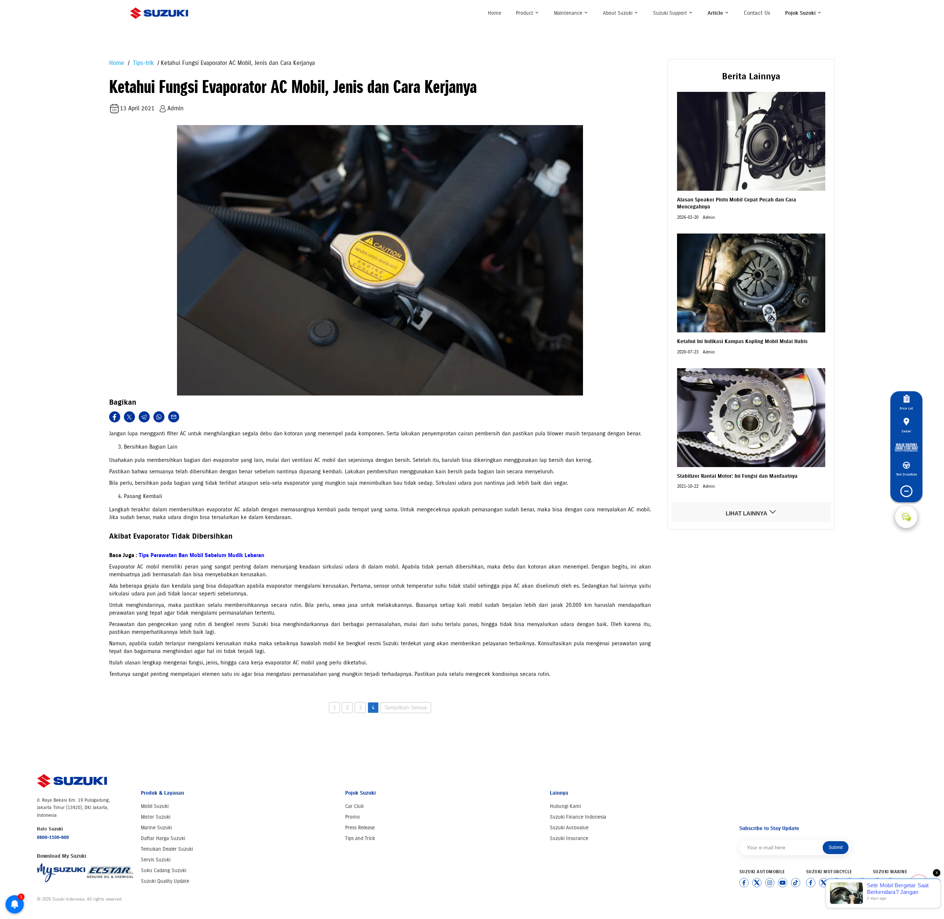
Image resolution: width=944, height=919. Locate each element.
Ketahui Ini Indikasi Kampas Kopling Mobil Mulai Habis (742, 341)
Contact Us (757, 13)
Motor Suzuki (155, 817)
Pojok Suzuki (801, 13)
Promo (352, 817)
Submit (836, 847)
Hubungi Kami (565, 806)
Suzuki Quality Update (165, 881)
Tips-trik (142, 62)
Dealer (906, 431)
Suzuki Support (670, 13)
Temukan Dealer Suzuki (167, 849)
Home (494, 13)
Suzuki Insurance (569, 838)
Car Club (354, 806)
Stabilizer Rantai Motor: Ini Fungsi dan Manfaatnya (737, 476)
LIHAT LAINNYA (747, 513)
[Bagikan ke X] (129, 416)
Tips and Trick (360, 838)
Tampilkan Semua (406, 707)
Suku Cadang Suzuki (163, 870)
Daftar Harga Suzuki (163, 838)
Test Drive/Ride (906, 474)
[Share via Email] (173, 416)
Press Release (360, 828)
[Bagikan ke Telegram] (144, 416)
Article (716, 13)
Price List (906, 408)
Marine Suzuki (156, 828)
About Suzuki (618, 13)
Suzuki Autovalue (569, 828)
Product (525, 13)
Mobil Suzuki (155, 806)
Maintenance (569, 13)
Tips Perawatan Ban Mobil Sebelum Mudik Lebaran (201, 555)
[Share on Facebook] (114, 416)
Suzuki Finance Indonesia (578, 817)
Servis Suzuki (155, 860)
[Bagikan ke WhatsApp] (158, 416)
